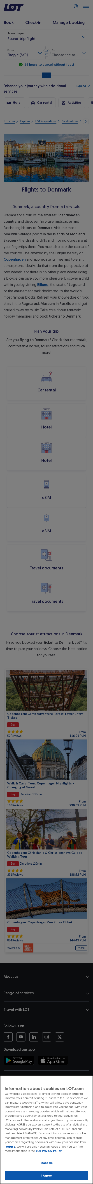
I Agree (46, 1175)
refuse (10, 1146)
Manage (46, 1163)
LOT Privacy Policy (49, 1151)
